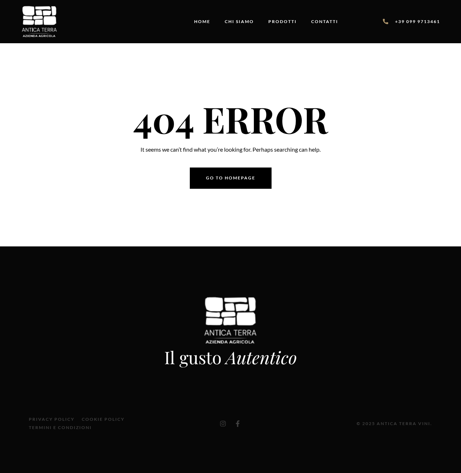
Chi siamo (239, 21)
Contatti (324, 21)
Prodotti (282, 21)
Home (202, 21)
